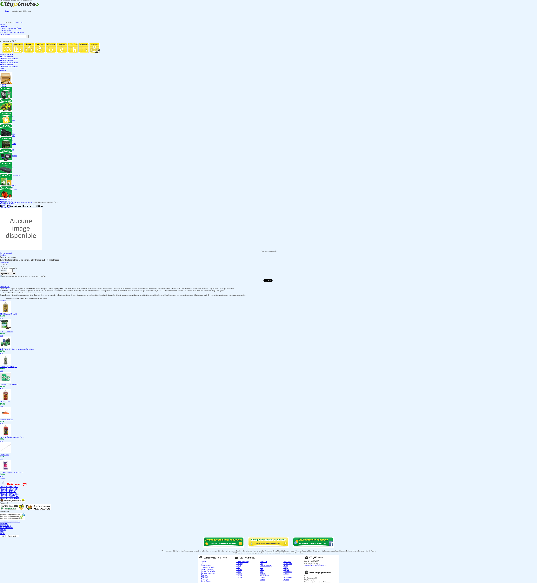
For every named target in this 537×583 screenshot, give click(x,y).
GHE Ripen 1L (5, 402)
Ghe (261, 563)
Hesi (261, 571)
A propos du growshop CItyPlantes (12, 32)
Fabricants (4, 523)
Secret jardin (287, 577)
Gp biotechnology (265, 565)
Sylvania (286, 579)
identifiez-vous (18, 22)
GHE (31, 202)
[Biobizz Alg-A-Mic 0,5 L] (5, 365)
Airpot (2, 531)
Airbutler (3, 529)
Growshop (3, 26)
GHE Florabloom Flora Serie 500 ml (12, 437)
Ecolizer (239, 575)
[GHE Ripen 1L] (5, 400)
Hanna (262, 569)
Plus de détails (5, 262)
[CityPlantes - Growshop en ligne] (22, 7)
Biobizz (238, 571)
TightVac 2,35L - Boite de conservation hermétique (17, 349)
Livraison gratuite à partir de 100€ (11, 28)
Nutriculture (287, 563)
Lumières (204, 561)
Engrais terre (25, 202)
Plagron (286, 569)
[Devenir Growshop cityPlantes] (12, 501)
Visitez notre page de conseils (10, 522)
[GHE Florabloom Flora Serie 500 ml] (5, 435)
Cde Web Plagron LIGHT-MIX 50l (11, 472)
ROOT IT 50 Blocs (6, 331)
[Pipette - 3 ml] (5, 452)
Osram (285, 565)
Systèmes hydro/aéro (208, 567)
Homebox (263, 573)
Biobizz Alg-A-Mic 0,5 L (8, 366)
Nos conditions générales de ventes (315, 565)
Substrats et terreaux (208, 573)
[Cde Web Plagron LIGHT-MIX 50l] (5, 470)
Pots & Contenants (207, 569)
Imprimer (3, 255)
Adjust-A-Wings (5, 525)
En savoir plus (5, 286)
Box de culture (206, 565)
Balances (204, 575)
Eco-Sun (239, 577)
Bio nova (239, 573)
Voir (1, 318)
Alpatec (2, 533)
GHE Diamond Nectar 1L (8, 314)
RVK (285, 575)
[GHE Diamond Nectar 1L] (5, 312)
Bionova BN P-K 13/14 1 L (9, 384)
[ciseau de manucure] (5, 417)
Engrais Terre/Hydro (13, 202)
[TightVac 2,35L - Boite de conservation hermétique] (5, 347)
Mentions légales (5, 30)
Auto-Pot (239, 569)
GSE (261, 567)
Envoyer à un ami (6, 253)
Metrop (262, 579)
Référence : (4, 268)
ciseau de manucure (6, 419)
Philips (285, 567)
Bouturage (204, 579)
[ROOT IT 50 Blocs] (5, 329)
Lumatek (262, 577)
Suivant (2, 478)
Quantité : (3, 270)
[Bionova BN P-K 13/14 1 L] (5, 382)
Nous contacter (5, 34)
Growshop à (8, 486)
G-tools (285, 573)
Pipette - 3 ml (4, 454)
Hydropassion (264, 575)
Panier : (7, 11)
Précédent (3, 300)
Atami (238, 567)
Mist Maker (287, 561)
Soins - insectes (206, 581)
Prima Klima (287, 571)
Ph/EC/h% (204, 577)
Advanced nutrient (242, 561)
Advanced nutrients (6, 527)
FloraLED (263, 561)
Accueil (2, 24)
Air (202, 563)
